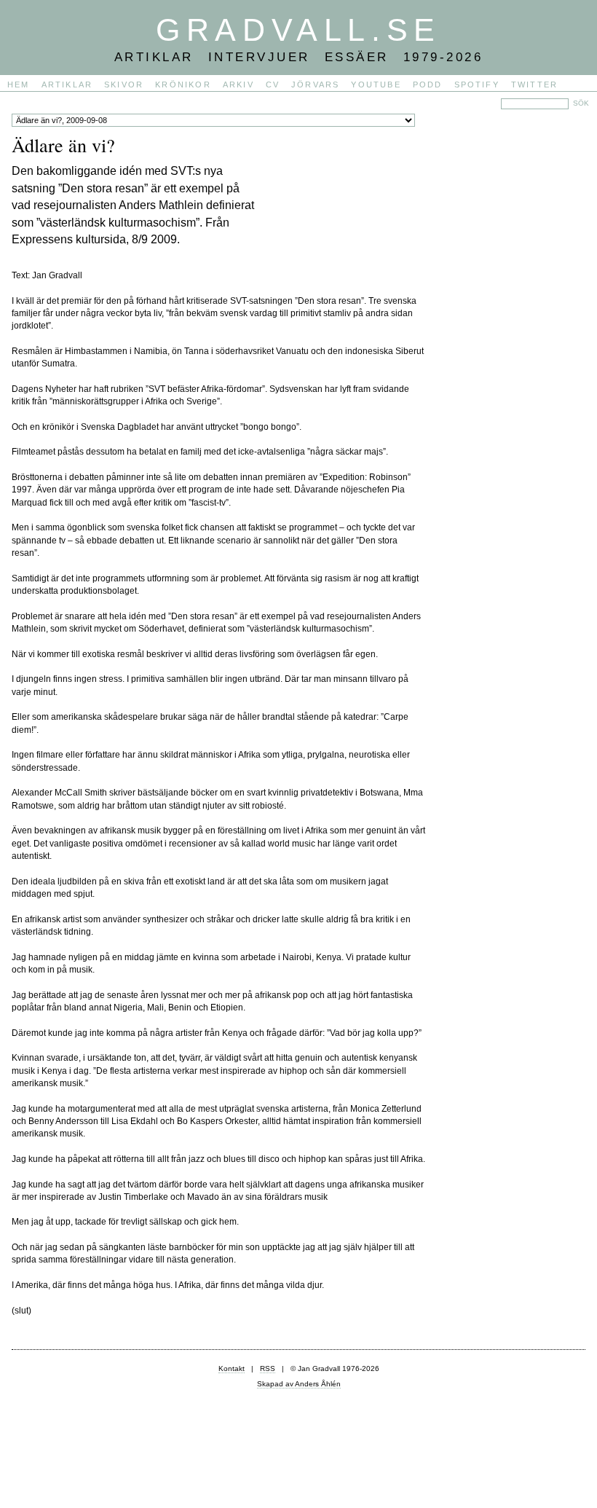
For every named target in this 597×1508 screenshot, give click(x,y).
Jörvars (315, 84)
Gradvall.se (298, 29)
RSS (267, 1368)
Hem (18, 84)
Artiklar (67, 84)
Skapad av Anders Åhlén (299, 1384)
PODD (428, 84)
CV (273, 84)
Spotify (476, 84)
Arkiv (238, 84)
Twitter (534, 84)
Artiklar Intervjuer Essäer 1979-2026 (298, 57)
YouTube (375, 84)
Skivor (123, 84)
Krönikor (183, 84)
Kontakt (231, 1368)
